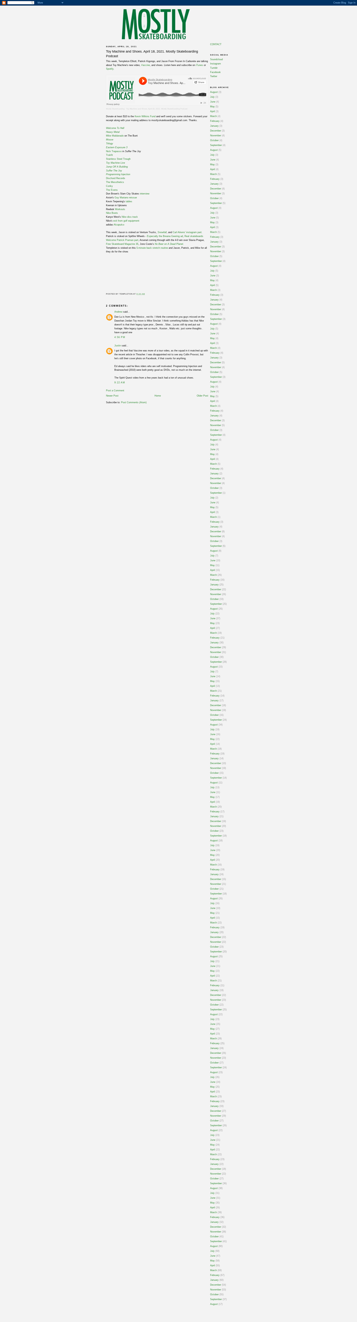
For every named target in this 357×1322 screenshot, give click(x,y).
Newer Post (112, 395)
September (216, 145)
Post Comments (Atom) (134, 402)
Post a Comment (115, 390)
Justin (117, 345)
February (215, 121)
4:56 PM (119, 337)
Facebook (215, 72)
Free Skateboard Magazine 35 (122, 244)
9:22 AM (119, 382)
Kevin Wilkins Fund (145, 116)
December (215, 130)
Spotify (109, 68)
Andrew (118, 311)
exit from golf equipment (126, 220)
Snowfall (162, 232)
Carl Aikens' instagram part (187, 232)
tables (129, 201)
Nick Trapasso (114, 151)
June (212, 101)
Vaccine (145, 65)
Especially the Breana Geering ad (165, 236)
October (214, 140)
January (214, 125)
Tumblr (214, 67)
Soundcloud (216, 59)
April (212, 111)
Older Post (202, 395)
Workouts (120, 209)
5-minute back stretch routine (152, 247)
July (212, 96)
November (215, 135)
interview (144, 193)
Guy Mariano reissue (126, 197)
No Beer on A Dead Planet (169, 244)
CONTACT (215, 44)
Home (158, 395)
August (214, 92)
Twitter (213, 76)
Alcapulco (119, 224)
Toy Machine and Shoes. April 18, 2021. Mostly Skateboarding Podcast (156, 109)
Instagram (215, 63)
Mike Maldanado (115, 135)
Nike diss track (130, 216)
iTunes (199, 65)
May (212, 106)
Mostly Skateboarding (115, 109)
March (213, 116)
